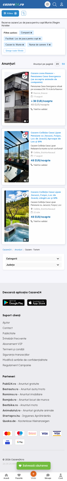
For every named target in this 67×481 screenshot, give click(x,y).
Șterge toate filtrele (14, 50)
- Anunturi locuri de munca (26, 399)
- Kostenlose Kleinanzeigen (26, 421)
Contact (8, 328)
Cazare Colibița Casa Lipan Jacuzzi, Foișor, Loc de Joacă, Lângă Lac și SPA (46, 195)
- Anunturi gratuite (21, 383)
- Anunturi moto (20, 405)
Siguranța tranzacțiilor (16, 354)
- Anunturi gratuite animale (28, 410)
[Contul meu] (62, 3)
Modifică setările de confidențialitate (25, 359)
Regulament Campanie (17, 365)
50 (63, 63)
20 (57, 63)
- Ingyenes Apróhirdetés (27, 415)
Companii (25, 32)
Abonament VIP (12, 344)
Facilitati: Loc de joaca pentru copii (22, 38)
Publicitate (9, 333)
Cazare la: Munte (14, 44)
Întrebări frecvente (14, 338)
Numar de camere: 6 (38, 44)
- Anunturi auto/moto (24, 389)
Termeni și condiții (13, 349)
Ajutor (6, 322)
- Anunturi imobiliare (22, 394)
